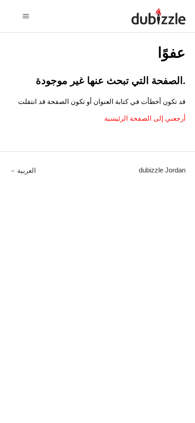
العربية (25, 170)
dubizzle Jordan (162, 170)
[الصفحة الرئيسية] (158, 16)
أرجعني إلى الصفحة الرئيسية (144, 118)
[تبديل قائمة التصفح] (26, 16)
